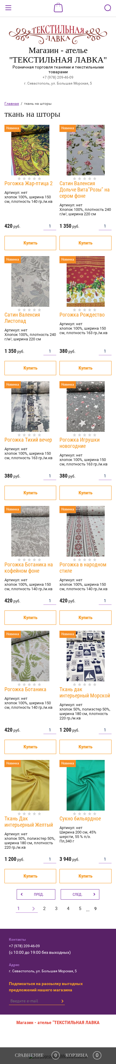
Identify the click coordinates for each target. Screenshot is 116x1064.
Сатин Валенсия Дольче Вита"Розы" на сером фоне (84, 189)
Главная (11, 104)
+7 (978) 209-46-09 (58, 77)
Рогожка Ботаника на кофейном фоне (28, 567)
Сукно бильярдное (80, 818)
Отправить (62, 1001)
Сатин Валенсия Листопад (22, 317)
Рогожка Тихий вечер (28, 440)
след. (77, 894)
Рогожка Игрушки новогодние (79, 443)
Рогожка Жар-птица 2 (28, 183)
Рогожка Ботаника (25, 689)
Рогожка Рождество (82, 314)
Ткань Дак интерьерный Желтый (28, 821)
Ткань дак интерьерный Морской (84, 692)
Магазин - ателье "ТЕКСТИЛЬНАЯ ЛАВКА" (58, 55)
